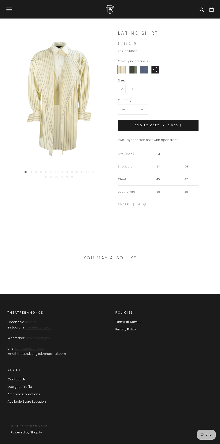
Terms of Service (128, 321)
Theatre (31, 322)
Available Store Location (27, 401)
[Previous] (16, 174)
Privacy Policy (125, 329)
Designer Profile (20, 386)
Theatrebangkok (38, 338)
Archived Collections (24, 394)
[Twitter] (139, 204)
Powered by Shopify (26, 432)
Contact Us (17, 379)
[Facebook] (133, 204)
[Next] (101, 174)
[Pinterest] (144, 204)
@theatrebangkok (29, 348)
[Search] (202, 9)
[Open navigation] (9, 9)
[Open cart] (211, 9)
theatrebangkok (38, 327)
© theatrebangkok (29, 426)
